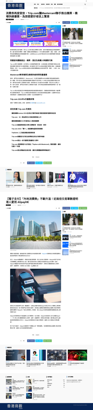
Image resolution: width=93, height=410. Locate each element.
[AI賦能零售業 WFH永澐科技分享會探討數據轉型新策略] (65, 66)
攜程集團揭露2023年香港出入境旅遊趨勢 (25, 121)
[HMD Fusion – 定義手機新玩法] (56, 177)
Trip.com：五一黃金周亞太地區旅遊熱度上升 (26, 117)
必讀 (7, 19)
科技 (70, 48)
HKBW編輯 (9, 22)
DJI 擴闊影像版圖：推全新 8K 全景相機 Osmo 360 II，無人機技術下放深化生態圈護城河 (72, 43)
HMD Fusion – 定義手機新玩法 (55, 185)
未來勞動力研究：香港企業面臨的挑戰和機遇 (18, 388)
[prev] (84, 8)
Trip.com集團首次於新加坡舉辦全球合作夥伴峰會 (28, 136)
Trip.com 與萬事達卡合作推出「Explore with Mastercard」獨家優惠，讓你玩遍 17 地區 (36, 145)
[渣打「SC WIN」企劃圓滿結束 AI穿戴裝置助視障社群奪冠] (65, 51)
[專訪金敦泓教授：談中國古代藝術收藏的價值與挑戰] (36, 177)
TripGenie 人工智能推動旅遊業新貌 (23, 133)
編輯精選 (13, 386)
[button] (85, 4)
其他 (70, 56)
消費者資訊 (11, 19)
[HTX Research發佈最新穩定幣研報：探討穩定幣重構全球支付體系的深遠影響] (65, 59)
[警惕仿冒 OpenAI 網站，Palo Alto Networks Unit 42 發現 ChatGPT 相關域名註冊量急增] (29, 396)
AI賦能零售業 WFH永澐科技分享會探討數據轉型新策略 (50, 7)
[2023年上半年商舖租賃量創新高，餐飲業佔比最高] (9, 396)
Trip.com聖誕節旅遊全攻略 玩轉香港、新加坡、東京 (29, 125)
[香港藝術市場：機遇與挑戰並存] (15, 177)
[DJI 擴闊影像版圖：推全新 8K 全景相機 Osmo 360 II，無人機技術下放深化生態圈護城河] (72, 34)
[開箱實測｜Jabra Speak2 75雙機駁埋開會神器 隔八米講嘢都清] (9, 382)
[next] (86, 8)
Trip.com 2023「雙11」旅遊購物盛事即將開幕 (27, 129)
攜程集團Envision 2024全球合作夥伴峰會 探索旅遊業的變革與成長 (34, 113)
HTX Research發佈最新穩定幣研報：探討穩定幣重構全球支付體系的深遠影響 (76, 59)
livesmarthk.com (40, 103)
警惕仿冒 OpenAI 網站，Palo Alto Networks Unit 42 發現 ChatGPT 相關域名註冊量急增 (39, 396)
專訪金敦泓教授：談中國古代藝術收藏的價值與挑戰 (38, 388)
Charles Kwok (49, 186)
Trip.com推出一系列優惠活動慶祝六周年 (25, 140)
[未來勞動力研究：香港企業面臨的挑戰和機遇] (9, 389)
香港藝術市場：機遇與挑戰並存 (14, 185)
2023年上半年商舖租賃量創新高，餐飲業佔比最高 (18, 395)
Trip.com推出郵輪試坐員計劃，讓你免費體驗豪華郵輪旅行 (31, 150)
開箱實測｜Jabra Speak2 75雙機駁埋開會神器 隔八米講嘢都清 (18, 382)
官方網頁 (32, 103)
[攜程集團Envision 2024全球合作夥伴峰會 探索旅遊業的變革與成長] (77, 177)
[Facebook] (86, 1)
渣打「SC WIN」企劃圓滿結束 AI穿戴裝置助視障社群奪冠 (75, 51)
